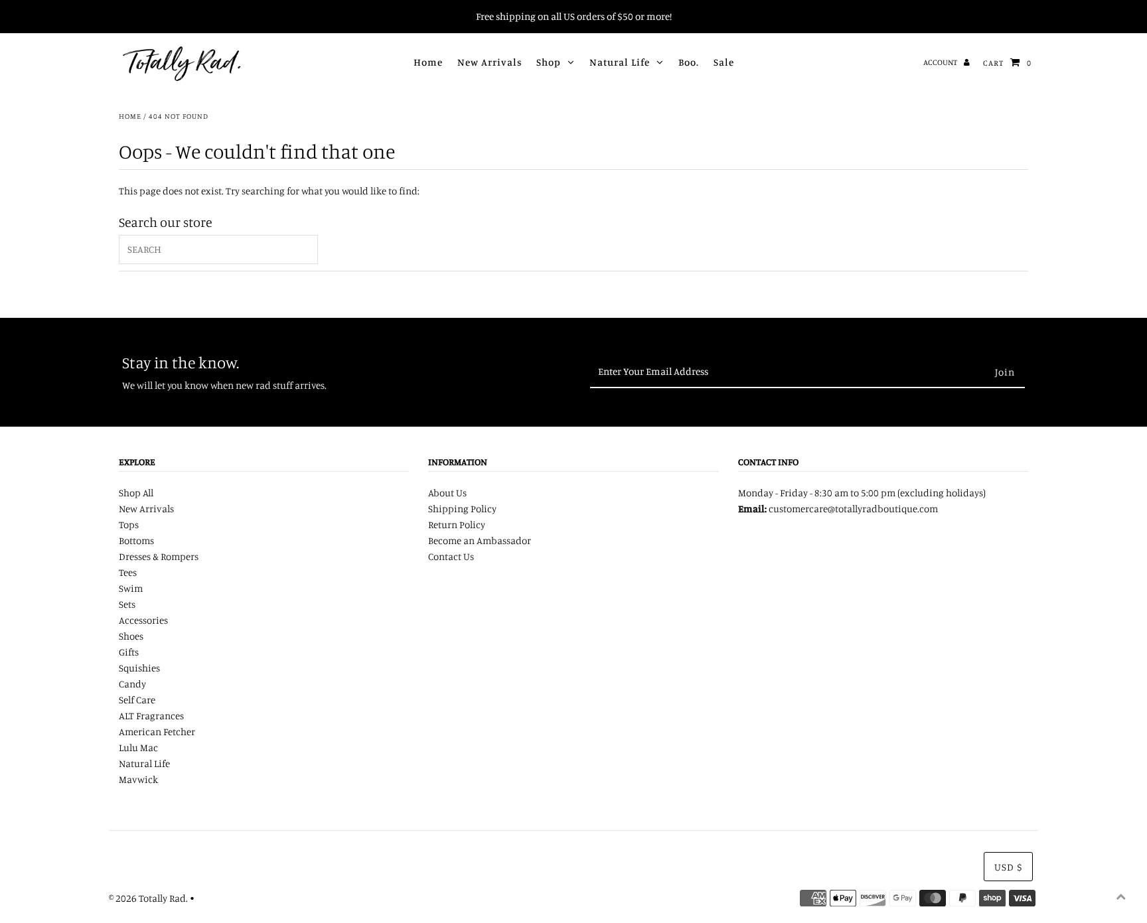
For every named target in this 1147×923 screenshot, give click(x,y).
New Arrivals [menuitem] (489, 62)
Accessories (143, 620)
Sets (127, 604)
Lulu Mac (138, 747)
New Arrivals (146, 508)
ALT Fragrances (151, 715)
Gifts (129, 652)
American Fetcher (157, 731)
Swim (131, 588)
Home (130, 116)
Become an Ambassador (479, 540)
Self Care (137, 699)
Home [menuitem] (428, 62)
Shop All (136, 492)
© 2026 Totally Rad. (148, 898)
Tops (129, 524)
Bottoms (136, 540)
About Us (447, 492)
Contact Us (451, 556)
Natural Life (619, 62)
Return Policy (456, 524)
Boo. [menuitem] (688, 62)
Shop (548, 62)
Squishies (139, 668)
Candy (132, 683)
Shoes (131, 636)
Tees (128, 572)
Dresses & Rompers (158, 556)
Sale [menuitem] (724, 62)
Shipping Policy (462, 508)
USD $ (1008, 867)
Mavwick (138, 779)
